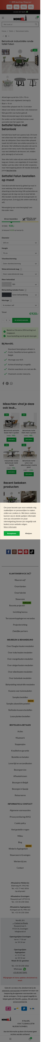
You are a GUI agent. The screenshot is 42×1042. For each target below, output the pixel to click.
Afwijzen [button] (28, 533)
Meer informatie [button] (10, 527)
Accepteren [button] (11, 533)
